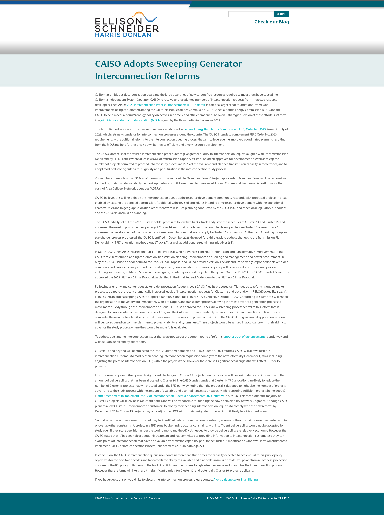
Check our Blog (271, 22)
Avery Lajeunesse (225, 479)
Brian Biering (249, 479)
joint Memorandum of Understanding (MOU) (130, 120)
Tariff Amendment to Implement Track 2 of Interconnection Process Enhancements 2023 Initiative (160, 396)
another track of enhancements (244, 336)
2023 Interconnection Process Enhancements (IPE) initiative (166, 105)
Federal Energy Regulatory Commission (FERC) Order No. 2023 (225, 129)
